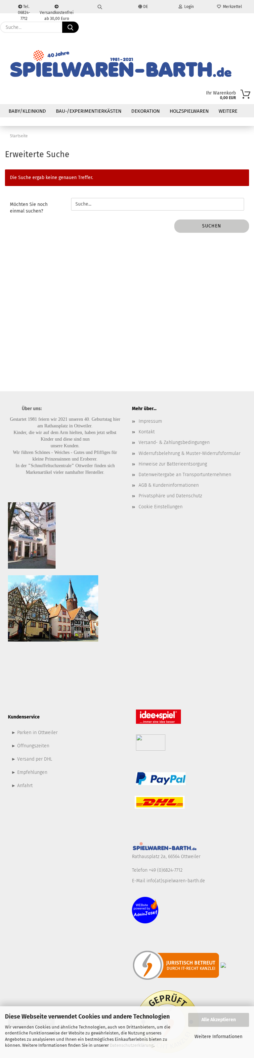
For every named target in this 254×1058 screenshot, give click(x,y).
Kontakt (147, 432)
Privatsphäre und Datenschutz (170, 496)
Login (188, 6)
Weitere (228, 111)
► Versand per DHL (31, 759)
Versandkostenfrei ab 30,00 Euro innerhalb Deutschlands (56, 11)
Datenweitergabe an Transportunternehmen (185, 474)
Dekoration (145, 111)
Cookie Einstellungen (161, 507)
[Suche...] (70, 27)
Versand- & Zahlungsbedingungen (174, 442)
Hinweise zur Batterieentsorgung (173, 464)
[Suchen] (100, 6)
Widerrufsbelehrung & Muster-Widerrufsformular (189, 453)
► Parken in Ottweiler (34, 732)
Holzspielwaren (189, 111)
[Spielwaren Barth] (120, 64)
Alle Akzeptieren (218, 1020)
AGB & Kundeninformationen (169, 485)
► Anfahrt (22, 785)
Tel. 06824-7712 (24, 8)
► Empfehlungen (29, 772)
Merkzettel (231, 6)
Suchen (211, 226)
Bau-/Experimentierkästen (88, 111)
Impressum (150, 421)
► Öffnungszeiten (30, 746)
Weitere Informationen (218, 1036)
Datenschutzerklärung (131, 1045)
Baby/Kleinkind (27, 111)
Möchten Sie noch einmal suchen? (29, 208)
